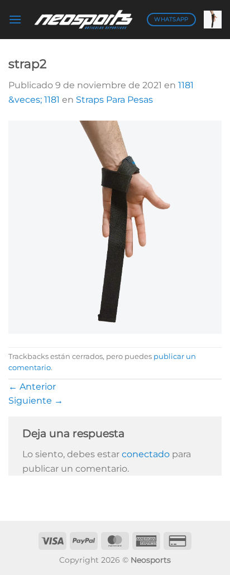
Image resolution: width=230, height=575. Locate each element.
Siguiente (35, 400)
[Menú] (15, 19)
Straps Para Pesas (114, 99)
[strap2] (115, 226)
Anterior (32, 386)
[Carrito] (213, 19)
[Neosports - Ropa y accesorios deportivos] (84, 19)
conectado (146, 454)
